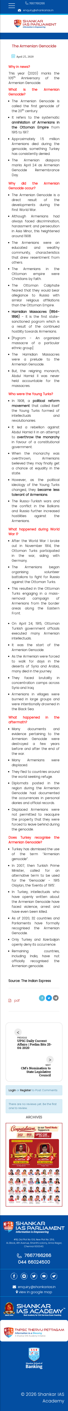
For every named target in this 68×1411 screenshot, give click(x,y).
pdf (15, 1000)
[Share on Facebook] (42, 998)
